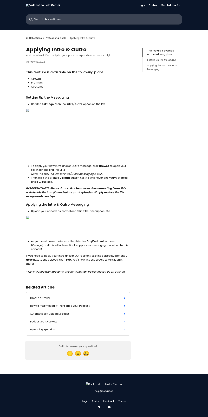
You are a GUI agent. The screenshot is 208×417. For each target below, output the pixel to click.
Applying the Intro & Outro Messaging (162, 67)
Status (153, 5)
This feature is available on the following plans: (160, 52)
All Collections (34, 38)
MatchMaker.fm (170, 5)
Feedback (108, 401)
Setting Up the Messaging (161, 60)
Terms (122, 401)
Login (141, 5)
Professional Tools (56, 38)
